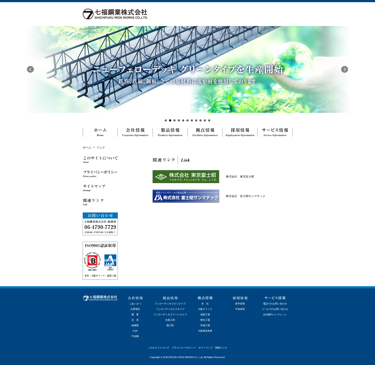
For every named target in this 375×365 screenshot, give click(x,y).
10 (205, 120)
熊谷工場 (205, 320)
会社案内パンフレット (275, 314)
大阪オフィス (205, 309)
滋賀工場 (205, 314)
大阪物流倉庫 (205, 330)
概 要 (135, 314)
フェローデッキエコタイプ (170, 309)
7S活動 (135, 336)
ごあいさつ (135, 303)
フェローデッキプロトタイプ (170, 303)
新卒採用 (240, 303)
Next (344, 69)
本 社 (205, 303)
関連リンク (221, 347)
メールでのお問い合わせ (275, 309)
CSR (135, 331)
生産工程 (170, 320)
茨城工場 (205, 325)
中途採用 (240, 309)
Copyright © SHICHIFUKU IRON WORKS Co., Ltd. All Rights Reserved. (187, 357)
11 (209, 120)
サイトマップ (205, 347)
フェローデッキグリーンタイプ (170, 314)
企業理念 (135, 309)
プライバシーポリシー (184, 347)
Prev (30, 69)
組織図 (135, 325)
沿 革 (135, 320)
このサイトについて (158, 347)
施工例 (170, 325)
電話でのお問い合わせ (275, 303)
